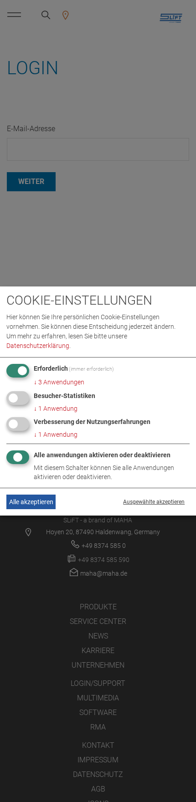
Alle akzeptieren (31, 502)
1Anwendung (55, 408)
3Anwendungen (59, 382)
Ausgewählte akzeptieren (154, 502)
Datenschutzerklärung (37, 345)
